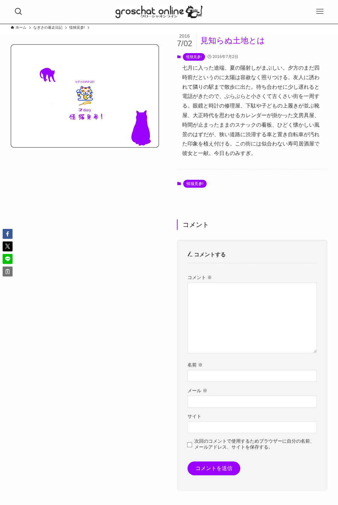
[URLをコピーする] (8, 271)
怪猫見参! (194, 57)
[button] (8, 234)
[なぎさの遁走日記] (159, 11)
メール (197, 390)
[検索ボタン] (18, 11)
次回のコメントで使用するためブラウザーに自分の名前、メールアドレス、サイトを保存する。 (254, 443)
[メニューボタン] (319, 11)
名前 (195, 364)
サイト (194, 416)
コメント (199, 277)
